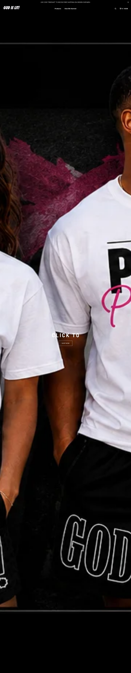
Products (58, 9)
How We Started (70, 9)
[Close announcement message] (128, 2)
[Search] (115, 8)
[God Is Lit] (12, 8)
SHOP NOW (65, 343)
